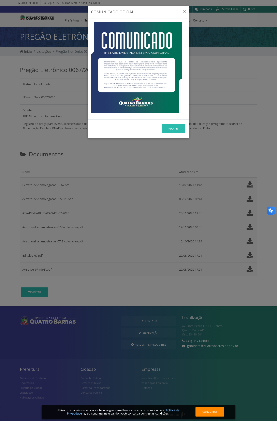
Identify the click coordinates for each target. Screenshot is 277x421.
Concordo (209, 412)
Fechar (173, 128)
